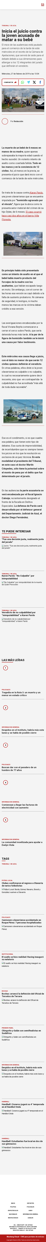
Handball (5, 1101)
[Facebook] (11, 1194)
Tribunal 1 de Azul (9, 25)
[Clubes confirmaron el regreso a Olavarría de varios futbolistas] (23, 900)
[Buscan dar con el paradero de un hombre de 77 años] (23, 751)
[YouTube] (27, 1194)
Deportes (30, 1203)
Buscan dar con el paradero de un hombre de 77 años (19, 769)
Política (13, 1207)
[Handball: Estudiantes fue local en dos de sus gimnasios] (23, 1158)
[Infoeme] (12, 5)
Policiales (6, 689)
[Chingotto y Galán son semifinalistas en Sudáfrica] (23, 1047)
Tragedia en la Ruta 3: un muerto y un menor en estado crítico (21, 694)
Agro (30, 1210)
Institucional (7, 954)
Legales (30, 1217)
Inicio (13, 1203)
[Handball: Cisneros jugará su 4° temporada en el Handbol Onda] (23, 1121)
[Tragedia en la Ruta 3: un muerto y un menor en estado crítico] (23, 676)
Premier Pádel (7, 1028)
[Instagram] (19, 1194)
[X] (35, 1194)
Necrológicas (13, 1217)
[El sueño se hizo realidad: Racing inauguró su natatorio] (23, 974)
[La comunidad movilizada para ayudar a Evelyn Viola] (23, 826)
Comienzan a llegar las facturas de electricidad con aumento (20, 806)
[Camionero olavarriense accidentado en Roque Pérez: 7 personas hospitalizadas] (23, 937)
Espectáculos (13, 1210)
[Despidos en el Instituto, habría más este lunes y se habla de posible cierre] (23, 713)
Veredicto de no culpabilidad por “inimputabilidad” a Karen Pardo (19, 614)
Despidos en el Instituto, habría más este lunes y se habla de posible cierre (23, 731)
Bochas (5, 991)
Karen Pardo (36, 192)
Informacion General (10, 727)
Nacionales (13, 1214)
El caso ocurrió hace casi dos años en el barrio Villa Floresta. (22, 215)
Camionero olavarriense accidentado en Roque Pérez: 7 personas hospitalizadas (21, 921)
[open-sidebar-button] (42, 4)
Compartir (8, 82)
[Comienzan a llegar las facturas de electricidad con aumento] (23, 788)
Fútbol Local (7, 880)
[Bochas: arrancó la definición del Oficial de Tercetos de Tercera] (23, 1011)
